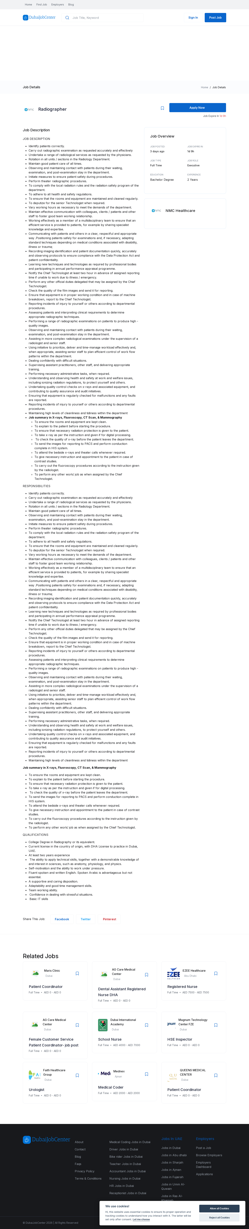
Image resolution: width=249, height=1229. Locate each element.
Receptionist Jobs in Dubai (127, 1193)
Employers (57, 4)
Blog (71, 4)
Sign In (193, 17)
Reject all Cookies (219, 1217)
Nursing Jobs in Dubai (124, 1178)
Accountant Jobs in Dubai (127, 1171)
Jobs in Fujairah (172, 1177)
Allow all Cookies (219, 1208)
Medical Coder (111, 1087)
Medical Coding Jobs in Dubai (129, 1142)
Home (28, 4)
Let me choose (141, 1219)
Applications (204, 1174)
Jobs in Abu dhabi (174, 1155)
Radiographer (52, 109)
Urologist (36, 1089)
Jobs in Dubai (170, 1148)
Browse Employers (209, 1155)
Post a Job (203, 1148)
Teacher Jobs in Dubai (125, 1164)
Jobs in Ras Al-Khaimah (172, 1198)
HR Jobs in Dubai (121, 1186)
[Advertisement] (124, 53)
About (79, 1142)
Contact (80, 1149)
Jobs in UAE (171, 1139)
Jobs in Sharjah (172, 1162)
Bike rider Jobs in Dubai (126, 1156)
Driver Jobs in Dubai (123, 1149)
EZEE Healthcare (194, 970)
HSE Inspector (179, 1039)
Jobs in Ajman (171, 1170)
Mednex (119, 1071)
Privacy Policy (84, 1171)
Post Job (215, 17)
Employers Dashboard (203, 1165)
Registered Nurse (182, 986)
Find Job (41, 4)
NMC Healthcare (180, 210)
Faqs (78, 1164)
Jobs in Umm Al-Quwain (173, 1186)
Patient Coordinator (46, 986)
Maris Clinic (52, 970)
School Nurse (110, 1039)
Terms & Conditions (88, 1178)
